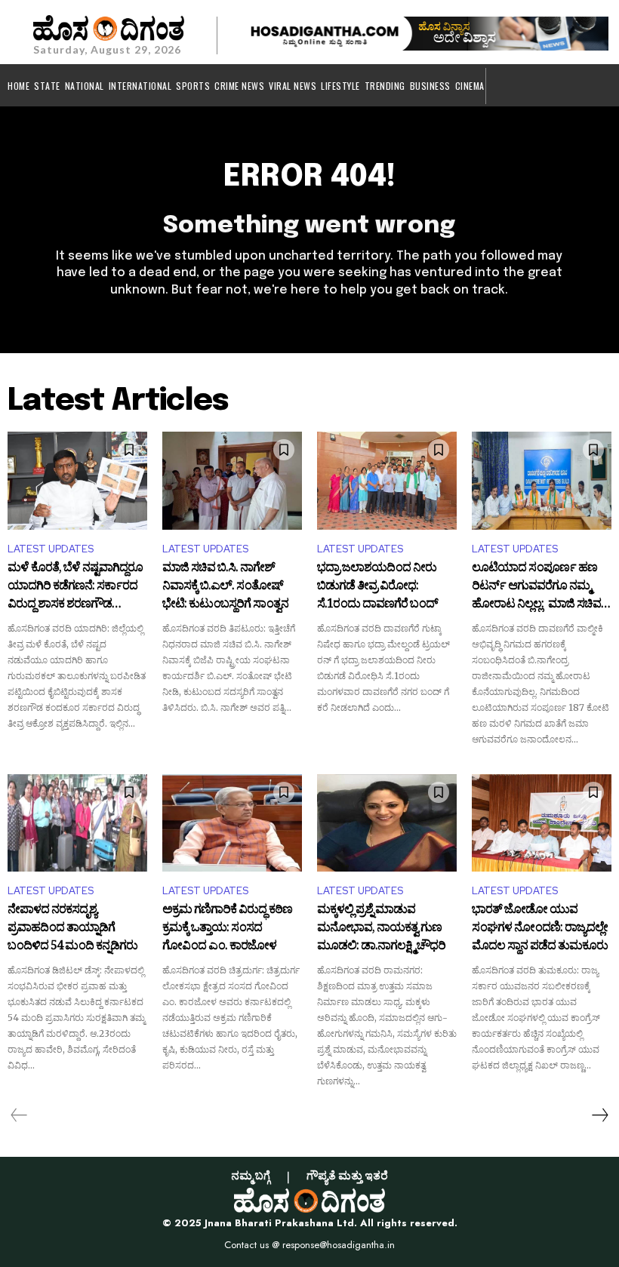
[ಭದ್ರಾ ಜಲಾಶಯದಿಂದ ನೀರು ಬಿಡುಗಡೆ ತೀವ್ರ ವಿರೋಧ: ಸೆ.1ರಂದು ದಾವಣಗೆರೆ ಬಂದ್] (387, 481)
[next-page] (599, 1115)
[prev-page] (19, 1115)
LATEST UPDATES (51, 549)
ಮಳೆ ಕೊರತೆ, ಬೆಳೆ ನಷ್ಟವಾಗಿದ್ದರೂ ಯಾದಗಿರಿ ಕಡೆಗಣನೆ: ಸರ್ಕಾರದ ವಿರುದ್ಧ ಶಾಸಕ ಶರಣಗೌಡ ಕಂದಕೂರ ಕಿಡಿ (75, 587)
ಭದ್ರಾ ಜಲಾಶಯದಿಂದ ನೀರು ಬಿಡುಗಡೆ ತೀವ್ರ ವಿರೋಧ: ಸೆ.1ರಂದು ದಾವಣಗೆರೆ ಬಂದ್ (377, 587)
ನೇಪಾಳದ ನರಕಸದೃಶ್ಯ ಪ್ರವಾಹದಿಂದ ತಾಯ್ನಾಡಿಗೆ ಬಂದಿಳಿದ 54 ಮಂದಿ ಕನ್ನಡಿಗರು (72, 929)
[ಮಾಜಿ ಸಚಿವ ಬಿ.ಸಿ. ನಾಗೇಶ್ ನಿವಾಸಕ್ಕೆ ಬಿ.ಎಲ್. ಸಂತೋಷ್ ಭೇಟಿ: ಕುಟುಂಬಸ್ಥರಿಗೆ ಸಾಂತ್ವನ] (232, 481)
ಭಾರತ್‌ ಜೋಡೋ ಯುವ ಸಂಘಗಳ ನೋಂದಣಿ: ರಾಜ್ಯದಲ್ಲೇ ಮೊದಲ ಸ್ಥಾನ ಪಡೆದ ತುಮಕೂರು (540, 929)
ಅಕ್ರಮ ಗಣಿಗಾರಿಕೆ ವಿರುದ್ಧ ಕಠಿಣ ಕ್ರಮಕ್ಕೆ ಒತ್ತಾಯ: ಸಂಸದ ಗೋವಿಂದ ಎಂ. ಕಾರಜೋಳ (227, 929)
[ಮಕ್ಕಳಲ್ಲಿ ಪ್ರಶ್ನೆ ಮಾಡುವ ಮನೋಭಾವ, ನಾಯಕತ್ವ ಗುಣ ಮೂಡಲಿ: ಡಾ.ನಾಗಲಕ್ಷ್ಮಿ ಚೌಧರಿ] (387, 823)
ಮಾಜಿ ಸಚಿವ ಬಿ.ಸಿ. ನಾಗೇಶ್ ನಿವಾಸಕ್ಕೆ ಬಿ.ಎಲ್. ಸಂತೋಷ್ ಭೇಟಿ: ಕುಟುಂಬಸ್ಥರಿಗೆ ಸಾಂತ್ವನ (225, 587)
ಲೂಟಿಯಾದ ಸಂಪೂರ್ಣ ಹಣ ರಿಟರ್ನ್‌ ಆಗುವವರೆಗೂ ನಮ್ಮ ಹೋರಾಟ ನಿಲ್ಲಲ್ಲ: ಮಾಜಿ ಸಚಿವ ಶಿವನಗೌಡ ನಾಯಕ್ (536, 587)
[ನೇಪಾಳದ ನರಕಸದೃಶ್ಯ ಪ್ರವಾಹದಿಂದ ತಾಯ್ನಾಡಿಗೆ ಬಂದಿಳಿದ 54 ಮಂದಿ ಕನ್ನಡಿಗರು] (77, 823)
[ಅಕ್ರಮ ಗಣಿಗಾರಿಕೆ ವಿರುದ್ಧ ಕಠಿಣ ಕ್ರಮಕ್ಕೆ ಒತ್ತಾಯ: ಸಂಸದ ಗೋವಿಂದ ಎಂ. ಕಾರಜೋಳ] (232, 823)
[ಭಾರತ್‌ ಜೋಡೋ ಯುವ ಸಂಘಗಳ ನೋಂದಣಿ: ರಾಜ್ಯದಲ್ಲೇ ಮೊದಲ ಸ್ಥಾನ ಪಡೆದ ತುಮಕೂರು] (541, 823)
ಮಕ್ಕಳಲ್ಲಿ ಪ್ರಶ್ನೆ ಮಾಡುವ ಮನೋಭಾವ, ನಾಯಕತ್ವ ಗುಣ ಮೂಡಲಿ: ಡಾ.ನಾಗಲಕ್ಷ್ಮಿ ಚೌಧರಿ (381, 929)
